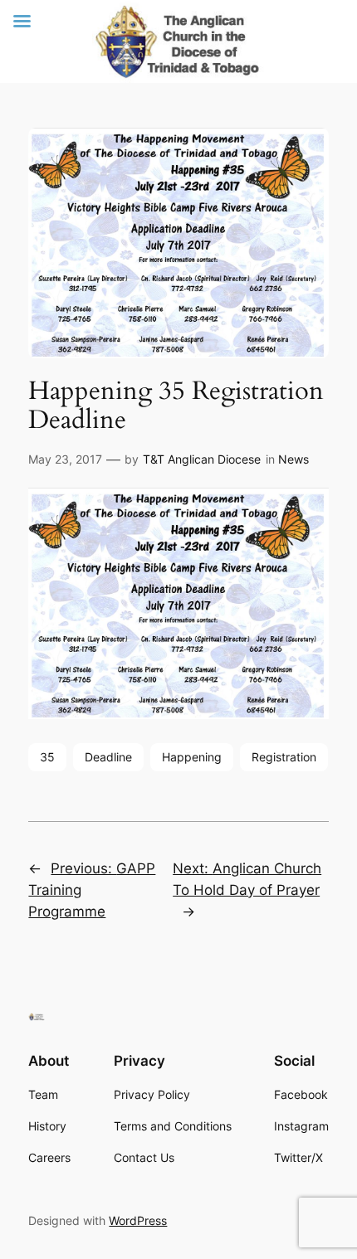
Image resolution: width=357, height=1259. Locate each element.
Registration (284, 757)
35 (47, 757)
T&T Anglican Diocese (202, 459)
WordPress (138, 1220)
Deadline (108, 757)
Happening (192, 757)
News (293, 459)
